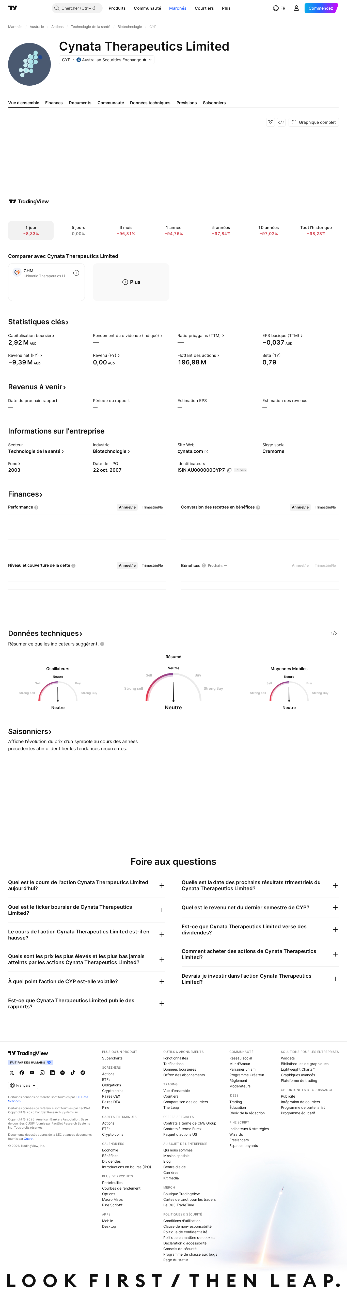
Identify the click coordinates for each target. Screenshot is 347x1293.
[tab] (127, 507)
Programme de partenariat (303, 1107)
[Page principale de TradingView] (12, 8)
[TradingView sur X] (11, 1072)
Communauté (147, 8)
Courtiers (204, 8)
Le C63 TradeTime (178, 1205)
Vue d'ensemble (176, 1090)
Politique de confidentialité (185, 1232)
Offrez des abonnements (184, 1075)
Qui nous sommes (178, 1150)
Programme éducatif (298, 1113)
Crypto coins (112, 1090)
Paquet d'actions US (180, 1134)
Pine (105, 1107)
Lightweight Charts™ (298, 1069)
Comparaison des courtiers (185, 1102)
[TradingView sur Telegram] (62, 1072)
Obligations (111, 1085)
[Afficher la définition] (57, 335)
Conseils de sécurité (180, 1248)
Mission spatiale (176, 1155)
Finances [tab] (54, 102)
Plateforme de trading (299, 1080)
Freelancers (239, 1140)
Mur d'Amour (239, 1063)
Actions (108, 1074)
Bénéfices (110, 1155)
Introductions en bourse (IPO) (126, 1167)
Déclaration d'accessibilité (185, 1243)
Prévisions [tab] (187, 102)
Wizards (236, 1134)
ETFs (106, 1079)
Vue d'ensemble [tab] (23, 102)
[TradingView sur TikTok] (72, 1072)
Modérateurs (239, 1086)
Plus (226, 8)
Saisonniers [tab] (214, 102)
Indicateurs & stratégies (249, 1129)
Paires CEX (111, 1096)
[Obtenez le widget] (281, 122)
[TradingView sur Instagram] (42, 1072)
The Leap (171, 1107)
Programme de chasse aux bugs (190, 1254)
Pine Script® (112, 1205)
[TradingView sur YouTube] (32, 1072)
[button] (129, 8)
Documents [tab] (80, 102)
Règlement (238, 1080)
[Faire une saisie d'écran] (270, 122)
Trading (235, 1102)
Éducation (237, 1107)
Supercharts (112, 1058)
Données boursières (179, 1069)
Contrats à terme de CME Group (189, 1123)
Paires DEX (111, 1102)
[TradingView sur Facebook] (21, 1072)
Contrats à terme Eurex (182, 1129)
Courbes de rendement (121, 1188)
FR (282, 8)
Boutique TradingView (181, 1194)
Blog (167, 1161)
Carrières (170, 1172)
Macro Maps (112, 1199)
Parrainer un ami (242, 1069)
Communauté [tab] (111, 102)
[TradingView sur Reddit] (82, 1072)
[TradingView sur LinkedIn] (52, 1072)
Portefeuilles (112, 1182)
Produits (117, 8)
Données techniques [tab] (150, 102)
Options (108, 1194)
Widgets (288, 1058)
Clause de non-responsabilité (187, 1226)
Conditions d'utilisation (181, 1221)
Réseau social (240, 1058)
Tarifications (173, 1063)
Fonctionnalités (175, 1058)
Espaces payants (243, 1145)
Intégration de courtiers (300, 1102)
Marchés (177, 8)
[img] (144, 59)
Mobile (107, 1221)
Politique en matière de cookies (189, 1237)
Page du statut (175, 1260)
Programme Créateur (246, 1075)
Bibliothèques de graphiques (304, 1063)
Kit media (171, 1178)
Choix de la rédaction (247, 1113)
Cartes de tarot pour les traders (189, 1199)
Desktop (109, 1226)
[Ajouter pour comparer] (76, 273)
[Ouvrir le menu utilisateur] (296, 8)
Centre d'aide (174, 1167)
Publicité (288, 1096)
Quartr (28, 1139)
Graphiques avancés (298, 1075)
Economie (110, 1150)
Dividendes (111, 1161)
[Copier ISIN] (229, 470)
